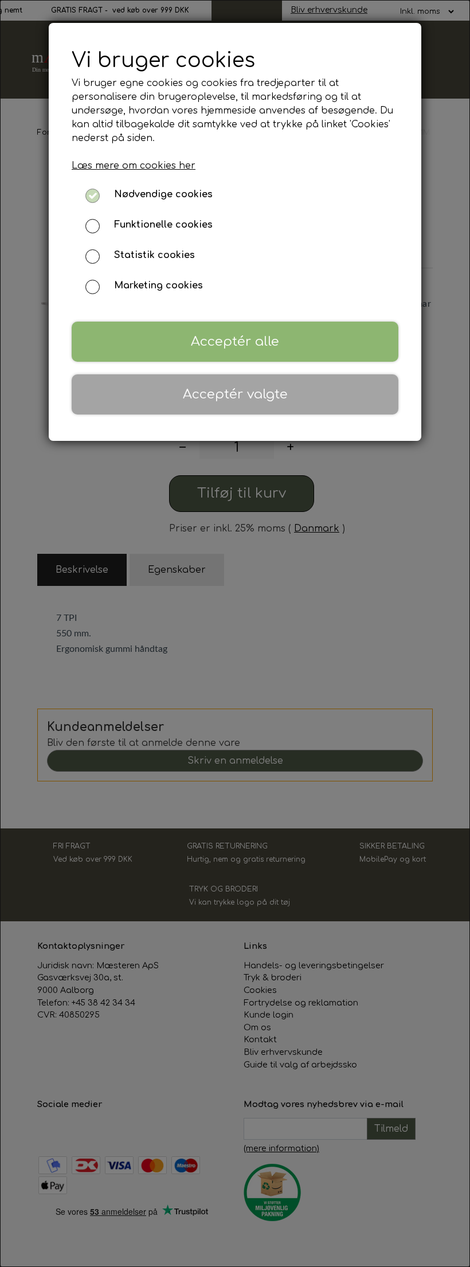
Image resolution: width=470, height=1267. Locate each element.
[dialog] (235, 633)
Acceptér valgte (235, 394)
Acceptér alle (235, 341)
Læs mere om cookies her (133, 166)
